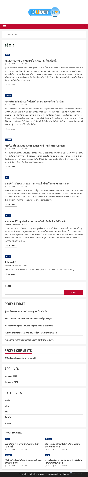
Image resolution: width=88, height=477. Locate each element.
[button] (4, 26)
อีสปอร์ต (8, 96)
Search (8, 286)
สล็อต (7, 55)
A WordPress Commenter (14, 358)
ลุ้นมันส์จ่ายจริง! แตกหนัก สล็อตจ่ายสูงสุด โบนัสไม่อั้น (31, 60)
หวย (7, 178)
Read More (11, 85)
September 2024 (11, 382)
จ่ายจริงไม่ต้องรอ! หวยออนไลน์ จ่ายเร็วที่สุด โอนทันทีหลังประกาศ (37, 183)
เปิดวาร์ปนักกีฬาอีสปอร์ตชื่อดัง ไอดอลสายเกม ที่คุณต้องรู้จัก (34, 101)
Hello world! (10, 262)
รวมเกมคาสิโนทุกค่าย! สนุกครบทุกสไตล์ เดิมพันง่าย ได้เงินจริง (35, 221)
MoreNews (52, 474)
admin (8, 64)
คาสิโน (8, 215)
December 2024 (11, 376)
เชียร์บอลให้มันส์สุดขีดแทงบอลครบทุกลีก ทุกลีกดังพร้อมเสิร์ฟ (35, 145)
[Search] (85, 26)
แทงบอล (8, 140)
